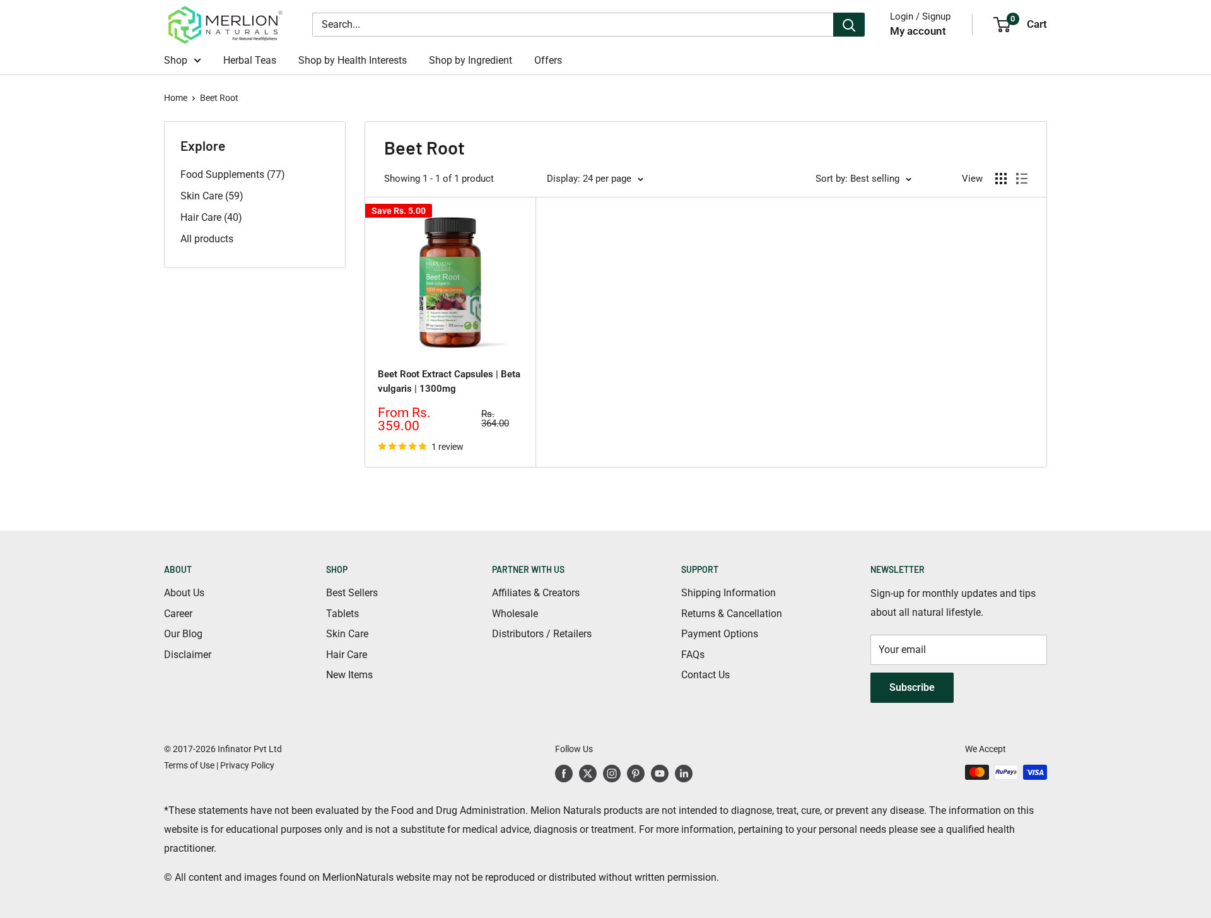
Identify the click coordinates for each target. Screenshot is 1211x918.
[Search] (849, 25)
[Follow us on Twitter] (588, 773)
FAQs (693, 655)
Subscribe (912, 687)
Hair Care (346, 655)
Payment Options (719, 634)
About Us (184, 593)
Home (175, 98)
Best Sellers (352, 593)
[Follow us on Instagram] (612, 773)
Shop (175, 60)
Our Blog (183, 634)
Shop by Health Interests (352, 60)
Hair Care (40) (211, 217)
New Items (349, 675)
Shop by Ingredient (470, 60)
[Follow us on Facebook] (564, 773)
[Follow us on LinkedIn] (684, 773)
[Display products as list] (1021, 178)
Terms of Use (189, 765)
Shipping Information (728, 593)
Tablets (342, 614)
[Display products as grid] (1001, 178)
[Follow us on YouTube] (660, 773)
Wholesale (515, 614)
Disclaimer (187, 655)
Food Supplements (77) (232, 174)
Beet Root (219, 98)
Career (178, 614)
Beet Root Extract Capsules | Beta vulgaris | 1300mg (449, 381)
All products (206, 239)
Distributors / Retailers (542, 634)
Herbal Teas (249, 60)
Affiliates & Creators (536, 593)
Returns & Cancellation (731, 614)
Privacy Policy (247, 765)
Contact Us (705, 675)
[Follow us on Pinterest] (636, 773)
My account (918, 31)
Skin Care (347, 634)
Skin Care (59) (211, 196)
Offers (548, 60)
